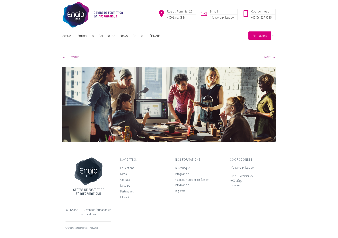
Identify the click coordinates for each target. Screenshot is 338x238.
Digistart (180, 191)
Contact (125, 180)
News (123, 174)
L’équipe (125, 185)
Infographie (182, 174)
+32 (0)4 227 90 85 (261, 17)
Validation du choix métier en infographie (192, 182)
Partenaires (127, 191)
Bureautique (182, 168)
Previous (73, 57)
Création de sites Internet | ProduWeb (82, 227)
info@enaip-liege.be (222, 17)
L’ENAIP (124, 197)
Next (267, 57)
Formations (127, 168)
